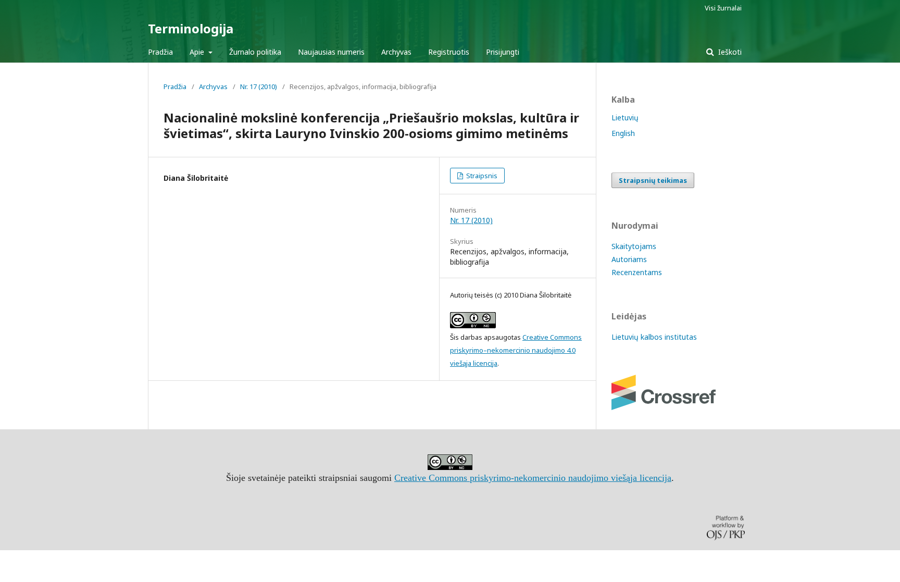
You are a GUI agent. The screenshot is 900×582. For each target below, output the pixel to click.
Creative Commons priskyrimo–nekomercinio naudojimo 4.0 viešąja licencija (516, 350)
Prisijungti (502, 52)
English (623, 133)
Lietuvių (625, 117)
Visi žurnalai (723, 8)
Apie (198, 52)
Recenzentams (636, 272)
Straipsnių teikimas (653, 180)
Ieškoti (729, 52)
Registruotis (448, 52)
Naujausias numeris (331, 52)
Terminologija (190, 28)
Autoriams (629, 259)
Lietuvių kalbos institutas (654, 337)
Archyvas (396, 52)
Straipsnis (481, 175)
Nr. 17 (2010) (258, 86)
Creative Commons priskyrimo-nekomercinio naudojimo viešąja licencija (532, 478)
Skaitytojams (633, 246)
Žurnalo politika (255, 52)
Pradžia (160, 52)
